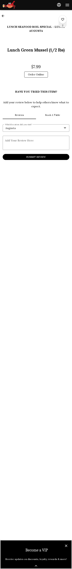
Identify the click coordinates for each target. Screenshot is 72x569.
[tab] (19, 115)
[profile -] (59, 5)
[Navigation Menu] (67, 5)
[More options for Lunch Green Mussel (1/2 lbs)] (63, 19)
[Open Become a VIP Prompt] (36, 566)
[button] (4, 16)
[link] (36, 75)
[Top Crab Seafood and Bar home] (18, 5)
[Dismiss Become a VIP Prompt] (66, 546)
